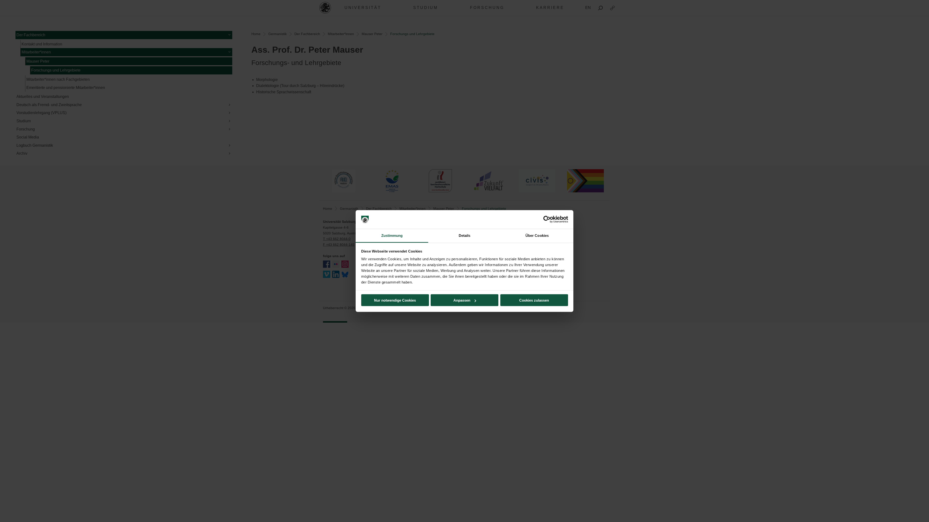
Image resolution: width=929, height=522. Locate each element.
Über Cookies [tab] (537, 235)
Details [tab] (465, 235)
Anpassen (461, 300)
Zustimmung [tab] (392, 235)
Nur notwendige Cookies (395, 300)
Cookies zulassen (534, 300)
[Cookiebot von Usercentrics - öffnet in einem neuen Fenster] (547, 219)
